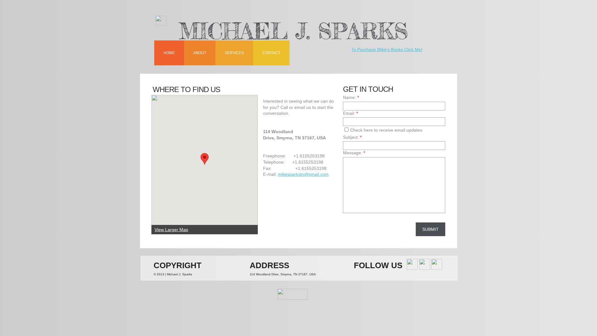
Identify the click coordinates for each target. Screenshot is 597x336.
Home (169, 53)
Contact (271, 53)
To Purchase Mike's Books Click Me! (386, 49)
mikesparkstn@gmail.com (303, 174)
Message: (354, 152)
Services (234, 53)
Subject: (352, 137)
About (199, 53)
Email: (350, 113)
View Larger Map (171, 229)
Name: (351, 97)
